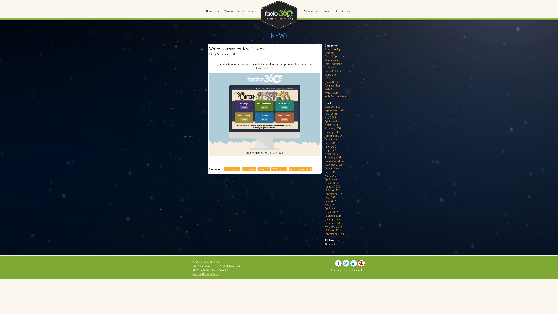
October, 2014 (333, 230)
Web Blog (330, 89)
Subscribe (333, 244)
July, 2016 (330, 172)
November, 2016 (334, 164)
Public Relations (333, 71)
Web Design (279, 169)
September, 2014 (334, 234)
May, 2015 (330, 204)
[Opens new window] (338, 265)
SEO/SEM (264, 169)
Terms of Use (358, 270)
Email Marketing (333, 63)
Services (308, 11)
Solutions (248, 11)
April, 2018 (331, 121)
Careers (329, 53)
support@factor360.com (206, 274)
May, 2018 (330, 117)
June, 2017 (330, 146)
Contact (347, 11)
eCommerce (232, 169)
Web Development (300, 169)
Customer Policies (340, 270)
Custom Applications (336, 56)
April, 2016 (331, 179)
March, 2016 (332, 183)
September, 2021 (334, 110)
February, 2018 (333, 128)
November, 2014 (334, 226)
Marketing (330, 67)
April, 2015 (331, 208)
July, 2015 (330, 197)
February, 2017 (333, 157)
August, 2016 (332, 168)
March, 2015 (331, 212)
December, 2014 (334, 223)
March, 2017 (331, 154)
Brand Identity (332, 49)
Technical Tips (332, 85)
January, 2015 (332, 219)
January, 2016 (332, 186)
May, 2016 (330, 175)
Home (209, 11)
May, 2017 (330, 150)
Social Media (332, 82)
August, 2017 (332, 139)
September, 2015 (334, 194)
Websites (228, 11)
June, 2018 (331, 114)
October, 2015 (333, 190)
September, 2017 (334, 135)
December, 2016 (334, 161)
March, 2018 (332, 124)
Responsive (249, 169)
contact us (268, 68)
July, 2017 (330, 143)
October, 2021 (333, 106)
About (326, 11)
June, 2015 (330, 201)
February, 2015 (333, 215)
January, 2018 (332, 132)
